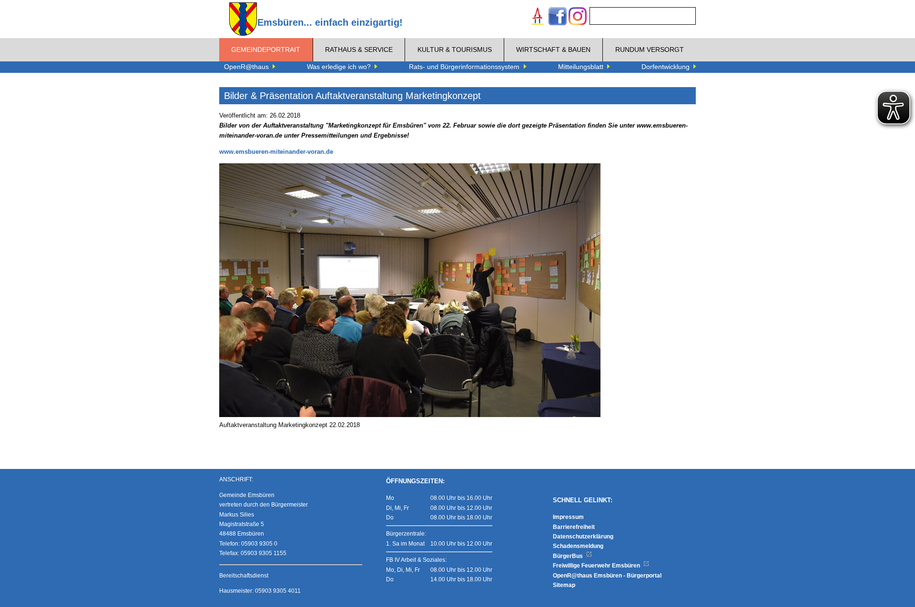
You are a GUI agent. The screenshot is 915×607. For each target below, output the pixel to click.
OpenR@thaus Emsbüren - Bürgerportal (607, 575)
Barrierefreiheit (574, 527)
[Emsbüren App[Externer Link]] (538, 17)
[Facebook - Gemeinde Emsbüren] (558, 17)
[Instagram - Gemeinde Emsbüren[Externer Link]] (578, 17)
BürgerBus (568, 556)
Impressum (568, 517)
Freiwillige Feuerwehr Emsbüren (597, 565)
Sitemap (564, 585)
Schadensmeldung (578, 546)
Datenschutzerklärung (583, 536)
